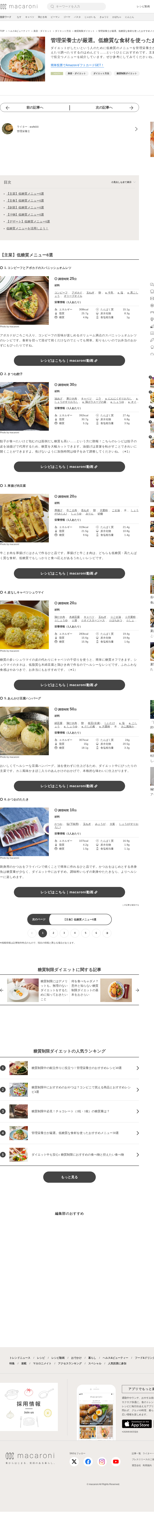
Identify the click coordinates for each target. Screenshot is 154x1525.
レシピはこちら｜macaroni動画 (67, 360)
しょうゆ (76, 513)
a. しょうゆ (117, 401)
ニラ (98, 398)
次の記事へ (104, 107)
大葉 (112, 823)
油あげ (58, 398)
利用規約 (147, 1465)
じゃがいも (90, 17)
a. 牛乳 (109, 292)
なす (19, 17)
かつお (58, 823)
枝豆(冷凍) (94, 723)
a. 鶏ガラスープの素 (94, 401)
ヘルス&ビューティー (115, 1357)
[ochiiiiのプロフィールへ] (69, 129)
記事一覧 (136, 1453)
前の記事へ (34, 107)
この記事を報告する (130, 905)
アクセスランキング (70, 1363)
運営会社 (136, 1465)
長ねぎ (85, 510)
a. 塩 (120, 292)
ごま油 (116, 510)
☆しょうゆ (61, 620)
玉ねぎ (90, 292)
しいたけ (109, 723)
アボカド (77, 292)
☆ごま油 (115, 616)
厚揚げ (58, 510)
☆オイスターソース (93, 620)
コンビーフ (61, 292)
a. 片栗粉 (104, 726)
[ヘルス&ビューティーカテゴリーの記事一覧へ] (57, 73)
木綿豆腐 (74, 616)
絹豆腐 (58, 723)
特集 (12, 1363)
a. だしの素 (88, 726)
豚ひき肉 (71, 398)
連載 (23, 1363)
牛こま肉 (71, 510)
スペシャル (94, 1363)
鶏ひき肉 (42, 17)
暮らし (92, 1357)
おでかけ (76, 1357)
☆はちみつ (115, 620)
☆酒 (74, 620)
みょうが (100, 823)
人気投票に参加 (117, 1363)
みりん (90, 513)
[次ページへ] (107, 933)
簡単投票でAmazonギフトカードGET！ (77, 65)
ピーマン (55, 17)
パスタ (77, 17)
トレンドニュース (19, 1357)
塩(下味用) (72, 823)
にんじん (129, 17)
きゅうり (104, 17)
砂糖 (100, 513)
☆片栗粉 (130, 616)
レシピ (41, 1357)
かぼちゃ (116, 17)
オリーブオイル (73, 295)
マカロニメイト (42, 1363)
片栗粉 (104, 510)
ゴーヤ (66, 17)
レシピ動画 (143, 6)
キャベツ (29, 17)
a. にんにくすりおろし (118, 398)
